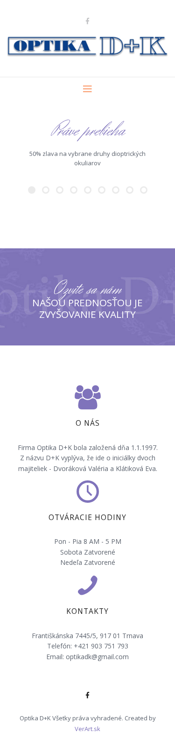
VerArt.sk (87, 729)
